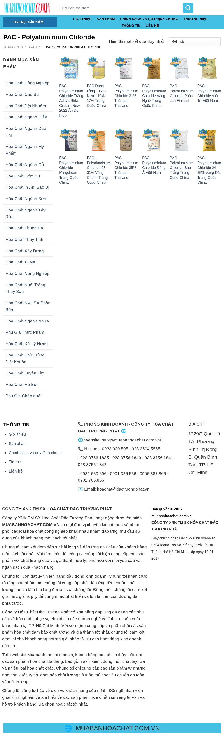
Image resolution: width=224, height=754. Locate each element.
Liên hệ (16, 471)
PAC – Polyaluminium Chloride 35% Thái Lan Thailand (126, 168)
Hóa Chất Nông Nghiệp (27, 273)
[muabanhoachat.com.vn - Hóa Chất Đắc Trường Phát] (28, 7)
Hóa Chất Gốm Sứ (22, 176)
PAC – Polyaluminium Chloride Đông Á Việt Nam (154, 165)
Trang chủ (13, 47)
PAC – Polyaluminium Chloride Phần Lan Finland (182, 93)
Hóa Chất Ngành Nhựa (27, 321)
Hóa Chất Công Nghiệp (27, 83)
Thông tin (131, 25)
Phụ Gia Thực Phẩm (24, 332)
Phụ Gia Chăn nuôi (23, 396)
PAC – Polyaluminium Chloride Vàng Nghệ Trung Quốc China (154, 96)
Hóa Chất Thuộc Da (24, 228)
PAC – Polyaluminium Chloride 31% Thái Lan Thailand (126, 96)
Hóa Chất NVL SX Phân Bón (28, 306)
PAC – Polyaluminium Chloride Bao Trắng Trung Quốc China (182, 168)
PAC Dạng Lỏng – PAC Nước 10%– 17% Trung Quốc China (97, 96)
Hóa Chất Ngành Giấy (26, 117)
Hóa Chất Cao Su (22, 94)
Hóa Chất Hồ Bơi (21, 384)
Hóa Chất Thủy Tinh (24, 239)
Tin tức (15, 462)
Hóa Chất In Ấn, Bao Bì (27, 187)
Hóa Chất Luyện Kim (25, 373)
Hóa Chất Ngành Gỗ (24, 164)
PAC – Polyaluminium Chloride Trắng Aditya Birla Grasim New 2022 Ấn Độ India (71, 101)
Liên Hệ (152, 25)
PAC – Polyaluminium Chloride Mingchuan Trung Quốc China (71, 170)
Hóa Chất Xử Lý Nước (26, 343)
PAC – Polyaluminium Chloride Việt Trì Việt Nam (209, 93)
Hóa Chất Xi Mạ (20, 262)
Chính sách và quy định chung (149, 19)
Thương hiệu (195, 19)
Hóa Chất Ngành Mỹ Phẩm (24, 150)
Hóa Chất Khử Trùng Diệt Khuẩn (25, 358)
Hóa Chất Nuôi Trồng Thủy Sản (25, 288)
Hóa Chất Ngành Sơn (25, 198)
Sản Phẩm (106, 19)
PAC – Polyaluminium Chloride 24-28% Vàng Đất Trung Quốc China (209, 170)
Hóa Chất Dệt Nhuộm (25, 106)
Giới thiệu (82, 19)
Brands (34, 47)
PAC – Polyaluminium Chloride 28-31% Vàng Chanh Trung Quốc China (99, 170)
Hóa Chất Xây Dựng (24, 251)
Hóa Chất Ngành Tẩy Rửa (25, 213)
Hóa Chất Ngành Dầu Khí (25, 132)
